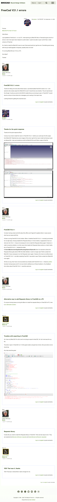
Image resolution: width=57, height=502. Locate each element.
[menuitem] (34, 2)
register (42, 475)
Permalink (28, 251)
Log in (36, 475)
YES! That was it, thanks (12, 468)
